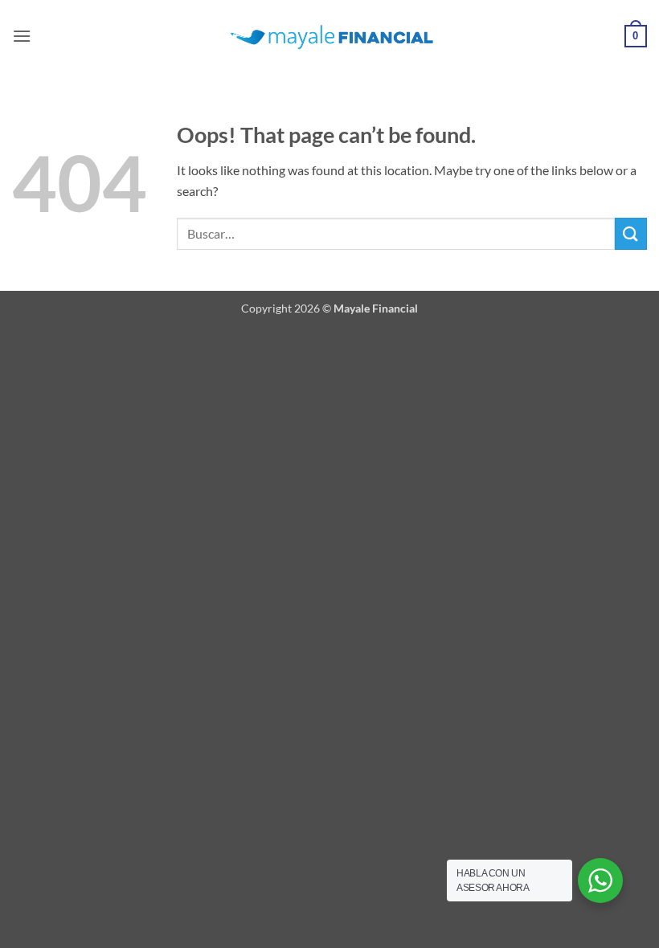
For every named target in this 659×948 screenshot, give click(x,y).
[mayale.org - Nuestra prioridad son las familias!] (330, 36)
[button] (21, 35)
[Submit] (631, 233)
